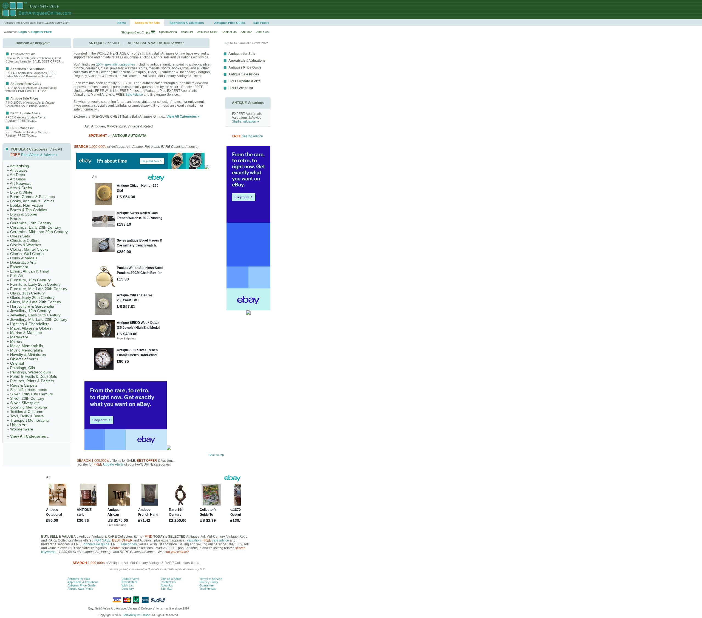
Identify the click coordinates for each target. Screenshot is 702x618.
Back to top (216, 455)
